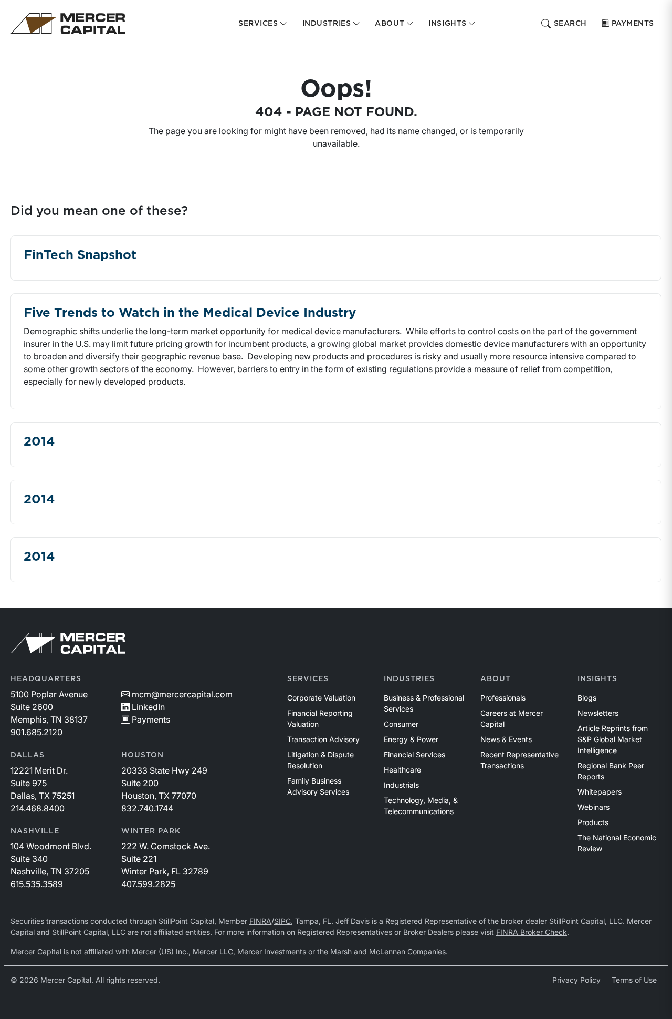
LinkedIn (148, 707)
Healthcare (402, 769)
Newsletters (598, 712)
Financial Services (414, 754)
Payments (633, 23)
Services (308, 679)
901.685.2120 (36, 732)
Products (593, 822)
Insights (597, 679)
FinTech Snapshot (80, 255)
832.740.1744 (147, 808)
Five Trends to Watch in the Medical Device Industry (190, 313)
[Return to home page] (67, 23)
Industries (409, 679)
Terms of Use (634, 979)
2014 (39, 442)
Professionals (503, 697)
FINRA (260, 921)
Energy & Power (411, 739)
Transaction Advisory (323, 739)
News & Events (506, 739)
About (495, 679)
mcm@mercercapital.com (182, 694)
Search (570, 23)
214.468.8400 (37, 808)
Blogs (587, 697)
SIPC (282, 921)
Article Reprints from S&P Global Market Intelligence (613, 739)
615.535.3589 (36, 884)
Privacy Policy (576, 979)
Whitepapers (600, 791)
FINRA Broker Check (531, 932)
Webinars (594, 806)
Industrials (401, 784)
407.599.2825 (148, 884)
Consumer (401, 723)
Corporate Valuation (321, 697)
